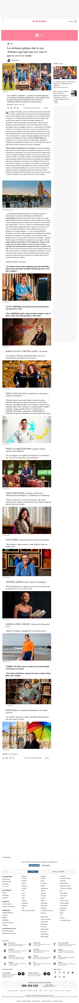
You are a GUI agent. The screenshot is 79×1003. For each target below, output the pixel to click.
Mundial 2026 (44, 917)
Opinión (43, 890)
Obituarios (43, 908)
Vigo (23, 908)
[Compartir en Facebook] (14, 108)
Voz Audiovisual (30, 990)
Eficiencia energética (8, 931)
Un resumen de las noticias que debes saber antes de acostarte (41, 944)
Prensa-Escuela (57, 990)
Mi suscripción (6, 879)
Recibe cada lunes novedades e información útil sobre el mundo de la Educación (17, 951)
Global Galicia (64, 883)
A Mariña (24, 881)
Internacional (44, 888)
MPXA (63, 990)
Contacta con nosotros (8, 906)
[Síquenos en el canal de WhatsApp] (60, 977)
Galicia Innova (64, 905)
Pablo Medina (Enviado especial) (60, 87)
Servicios (4, 915)
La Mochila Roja (64, 903)
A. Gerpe (55, 102)
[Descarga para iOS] (19, 973)
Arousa (24, 883)
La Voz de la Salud (65, 878)
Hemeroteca (5, 884)
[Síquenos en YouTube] (72, 972)
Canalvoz (45, 990)
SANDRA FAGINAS (15, 60)
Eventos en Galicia (7, 922)
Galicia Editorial (68, 990)
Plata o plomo (64, 893)
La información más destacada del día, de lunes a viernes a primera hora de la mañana (17, 944)
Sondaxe (41, 990)
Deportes (43, 893)
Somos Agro (44, 903)
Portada (43, 878)
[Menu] (3, 21)
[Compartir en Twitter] (18, 108)
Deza (23, 890)
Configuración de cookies (57, 1001)
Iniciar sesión (46, 865)
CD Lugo (43, 926)
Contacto (4, 925)
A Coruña (24, 878)
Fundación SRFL (22, 990)
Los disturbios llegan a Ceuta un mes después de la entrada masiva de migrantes (64, 83)
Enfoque (62, 898)
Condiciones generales (46, 1001)
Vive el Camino (64, 900)
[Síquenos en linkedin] (68, 972)
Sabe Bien (63, 881)
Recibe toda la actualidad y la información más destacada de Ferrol (66, 957)
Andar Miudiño (45, 929)
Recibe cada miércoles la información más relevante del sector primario (41, 951)
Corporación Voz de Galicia (13, 990)
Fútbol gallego (45, 934)
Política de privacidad (26, 1001)
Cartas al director (7, 904)
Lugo (23, 898)
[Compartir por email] (11, 108)
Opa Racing (44, 924)
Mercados (62, 910)
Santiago (24, 905)
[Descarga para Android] (23, 973)
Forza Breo (44, 931)
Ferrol (23, 893)
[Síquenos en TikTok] (55, 977)
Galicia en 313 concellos (28, 910)
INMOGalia (5, 920)
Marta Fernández (13, 754)
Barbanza (24, 886)
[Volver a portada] (39, 21)
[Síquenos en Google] (64, 977)
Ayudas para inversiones (9, 933)
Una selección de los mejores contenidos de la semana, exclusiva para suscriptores (66, 944)
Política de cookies (36, 1001)
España (43, 886)
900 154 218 (30, 985)
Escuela (62, 918)
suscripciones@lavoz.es (49, 986)
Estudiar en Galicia (65, 886)
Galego (62, 871)
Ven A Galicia (63, 895)
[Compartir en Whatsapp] (8, 108)
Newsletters (5, 895)
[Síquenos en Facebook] (55, 972)
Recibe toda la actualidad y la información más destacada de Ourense (66, 964)
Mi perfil (4, 892)
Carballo (24, 888)
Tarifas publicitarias (7, 912)
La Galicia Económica (47, 910)
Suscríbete (5, 886)
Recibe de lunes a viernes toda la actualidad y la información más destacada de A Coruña (42, 957)
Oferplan (4, 917)
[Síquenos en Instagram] (64, 972)
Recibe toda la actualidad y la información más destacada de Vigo (42, 964)
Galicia (43, 881)
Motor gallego (44, 936)
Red (61, 890)
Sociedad (43, 895)
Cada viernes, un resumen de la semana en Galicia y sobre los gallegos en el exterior (16, 957)
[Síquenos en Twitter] (60, 972)
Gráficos (43, 900)
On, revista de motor (65, 920)
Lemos (23, 895)
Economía (43, 883)
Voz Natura (51, 990)
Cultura (43, 898)
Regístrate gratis (34, 865)
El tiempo (43, 913)
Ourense (24, 900)
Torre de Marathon (46, 919)
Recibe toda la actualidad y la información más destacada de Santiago (17, 964)
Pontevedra (25, 903)
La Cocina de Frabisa (66, 888)
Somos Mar (44, 905)
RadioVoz (36, 990)
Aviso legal (18, 1001)
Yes (61, 915)
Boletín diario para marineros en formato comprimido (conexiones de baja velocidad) (66, 951)
